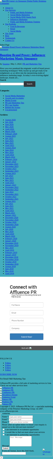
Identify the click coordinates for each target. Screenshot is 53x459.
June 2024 (9, 150)
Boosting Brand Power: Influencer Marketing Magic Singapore (22, 56)
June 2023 (9, 178)
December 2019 (11, 243)
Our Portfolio (10, 24)
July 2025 (9, 138)
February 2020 (11, 238)
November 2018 (11, 259)
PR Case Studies (12, 105)
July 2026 (9, 122)
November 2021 (11, 194)
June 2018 (9, 269)
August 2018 (10, 266)
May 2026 (9, 127)
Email (5, 419)
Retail (12, 29)
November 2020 (11, 220)
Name (5, 417)
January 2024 (10, 162)
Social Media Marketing (20, 15)
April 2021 (9, 211)
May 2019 (9, 248)
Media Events (10, 100)
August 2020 (10, 227)
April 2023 (9, 183)
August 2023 (10, 173)
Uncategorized (11, 110)
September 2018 (11, 264)
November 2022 (11, 187)
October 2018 (10, 262)
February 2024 (11, 159)
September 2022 (11, 190)
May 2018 (9, 271)
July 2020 (9, 229)
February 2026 (11, 134)
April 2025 (9, 145)
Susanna (6, 64)
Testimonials (10, 38)
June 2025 (9, 141)
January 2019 (10, 255)
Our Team (9, 33)
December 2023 (11, 164)
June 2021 (9, 206)
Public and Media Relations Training (25, 22)
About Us (9, 8)
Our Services (10, 10)
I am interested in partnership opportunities (22, 435)
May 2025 (9, 143)
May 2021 (9, 208)
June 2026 (9, 124)
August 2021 (10, 201)
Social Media (15, 31)
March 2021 (10, 213)
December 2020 (11, 218)
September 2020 (11, 224)
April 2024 (9, 155)
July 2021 (9, 204)
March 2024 (10, 157)
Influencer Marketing (18, 19)
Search (3, 80)
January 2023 (10, 185)
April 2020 (9, 234)
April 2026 (9, 129)
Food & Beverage (17, 26)
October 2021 (10, 197)
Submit (5, 448)
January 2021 (10, 215)
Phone (5, 422)
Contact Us (9, 40)
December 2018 (11, 257)
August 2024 (10, 148)
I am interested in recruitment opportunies (22, 429)
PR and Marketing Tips (32, 64)
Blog (7, 36)
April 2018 (9, 273)
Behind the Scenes (12, 107)
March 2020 (10, 236)
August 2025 (10, 136)
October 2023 (10, 169)
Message (6, 446)
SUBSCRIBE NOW (8, 374)
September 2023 (11, 171)
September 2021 (11, 199)
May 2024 (9, 152)
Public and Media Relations (21, 12)
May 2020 (9, 231)
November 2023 (11, 166)
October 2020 (10, 222)
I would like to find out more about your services (25, 432)
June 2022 (9, 192)
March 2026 (10, 131)
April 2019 (9, 250)
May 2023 (9, 180)
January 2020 (10, 241)
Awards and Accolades (14, 98)
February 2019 (11, 252)
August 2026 (10, 120)
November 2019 (11, 245)
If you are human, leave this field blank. (18, 451)
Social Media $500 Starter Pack (23, 17)
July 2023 (9, 176)
